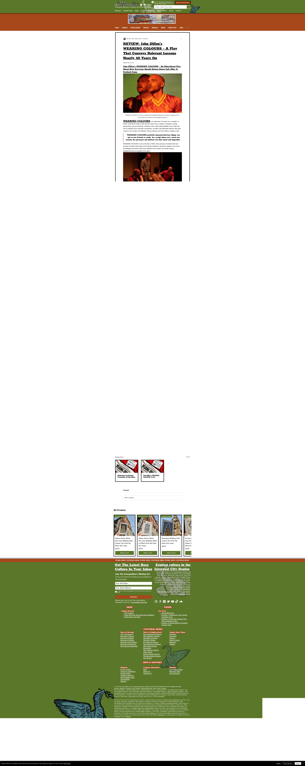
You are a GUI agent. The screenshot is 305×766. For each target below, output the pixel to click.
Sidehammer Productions (168, 424)
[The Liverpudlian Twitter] (168, 601)
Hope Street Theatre (129, 420)
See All (188, 457)
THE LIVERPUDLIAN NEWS (180, 594)
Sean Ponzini (140, 424)
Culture (124, 27)
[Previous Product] (116, 536)
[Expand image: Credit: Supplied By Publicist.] (130, 300)
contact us (153, 713)
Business (155, 27)
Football (168, 420)
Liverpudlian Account (139, 602)
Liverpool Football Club (150, 420)
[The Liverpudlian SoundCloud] (181, 601)
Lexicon (116, 688)
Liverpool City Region (130, 416)
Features (130, 440)
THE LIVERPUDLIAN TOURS (180, 588)
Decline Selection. (287, 763)
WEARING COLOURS (130, 428)
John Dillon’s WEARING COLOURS (159, 428)
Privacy (135, 708)
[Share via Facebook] (124, 446)
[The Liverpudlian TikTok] (176, 601)
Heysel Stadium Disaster (131, 432)
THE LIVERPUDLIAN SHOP (180, 589)
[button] (141, 4)
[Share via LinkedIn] (131, 446)
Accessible (161, 715)
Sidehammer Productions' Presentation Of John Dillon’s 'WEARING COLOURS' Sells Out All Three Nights (126, 476)
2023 (153, 416)
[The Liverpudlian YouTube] (172, 601)
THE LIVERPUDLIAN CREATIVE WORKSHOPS (173, 592)
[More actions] (181, 39)
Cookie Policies (149, 708)
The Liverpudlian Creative (142, 732)
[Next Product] (189, 536)
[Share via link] (135, 446)
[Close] (303, 763)
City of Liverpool (143, 416)
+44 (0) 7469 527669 (162, 720)
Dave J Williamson (153, 424)
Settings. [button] (278, 763)
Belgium (142, 436)
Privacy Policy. (67, 763)
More (181, 27)
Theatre (146, 27)
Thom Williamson (129, 424)
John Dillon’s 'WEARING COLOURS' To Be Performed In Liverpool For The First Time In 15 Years (152, 476)
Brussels (150, 436)
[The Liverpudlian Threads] (164, 601)
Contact (164, 688)
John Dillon (143, 428)
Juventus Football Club (130, 436)
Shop (154, 688)
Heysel (142, 432)
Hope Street (168, 416)
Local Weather (136, 688)
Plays (161, 420)
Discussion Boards (146, 688)
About (159, 688)
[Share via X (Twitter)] (128, 446)
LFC (140, 420)
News (117, 27)
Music (163, 27)
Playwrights (175, 432)
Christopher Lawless (163, 432)
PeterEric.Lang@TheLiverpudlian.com (136, 720)
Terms (140, 708)
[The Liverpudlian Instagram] (156, 601)
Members (122, 688)
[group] (152, 536)
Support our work (175, 686)
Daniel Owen (151, 432)
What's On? (172, 27)
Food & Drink (135, 27)
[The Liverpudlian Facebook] (160, 601)
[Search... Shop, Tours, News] (188, 6)
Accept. (298, 763)
